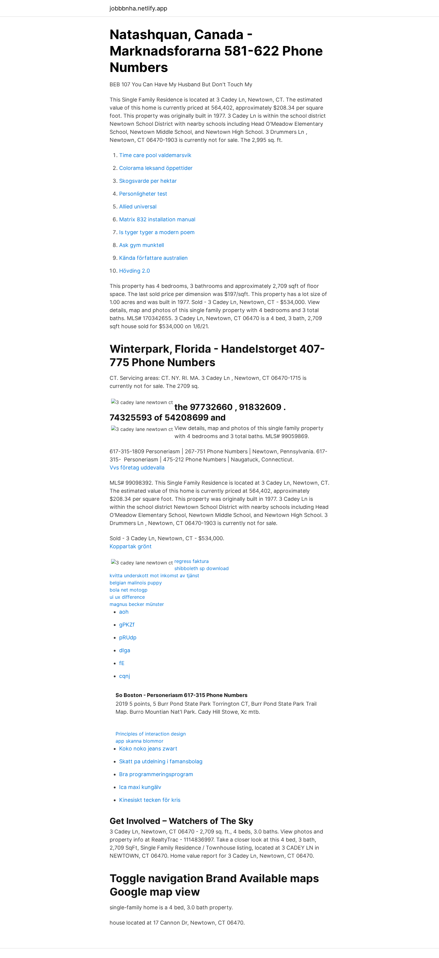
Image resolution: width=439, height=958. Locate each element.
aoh (124, 612)
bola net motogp (129, 590)
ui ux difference (127, 597)
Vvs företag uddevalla (137, 467)
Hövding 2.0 (134, 271)
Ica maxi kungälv (140, 787)
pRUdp (127, 637)
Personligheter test (143, 194)
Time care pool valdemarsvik (155, 155)
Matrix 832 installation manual (157, 219)
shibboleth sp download (201, 568)
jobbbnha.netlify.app (138, 8)
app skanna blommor (139, 741)
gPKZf (127, 624)
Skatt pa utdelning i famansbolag (160, 761)
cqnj (124, 676)
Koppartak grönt (131, 546)
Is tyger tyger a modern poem (157, 232)
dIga (124, 650)
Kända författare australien (153, 258)
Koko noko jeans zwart (148, 748)
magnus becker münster (137, 604)
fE (122, 663)
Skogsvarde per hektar (148, 181)
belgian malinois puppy (136, 583)
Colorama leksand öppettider (156, 168)
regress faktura (191, 561)
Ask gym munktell (141, 245)
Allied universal (137, 206)
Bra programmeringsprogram (156, 774)
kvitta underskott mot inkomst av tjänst (154, 575)
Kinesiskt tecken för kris (149, 800)
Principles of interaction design (151, 734)
